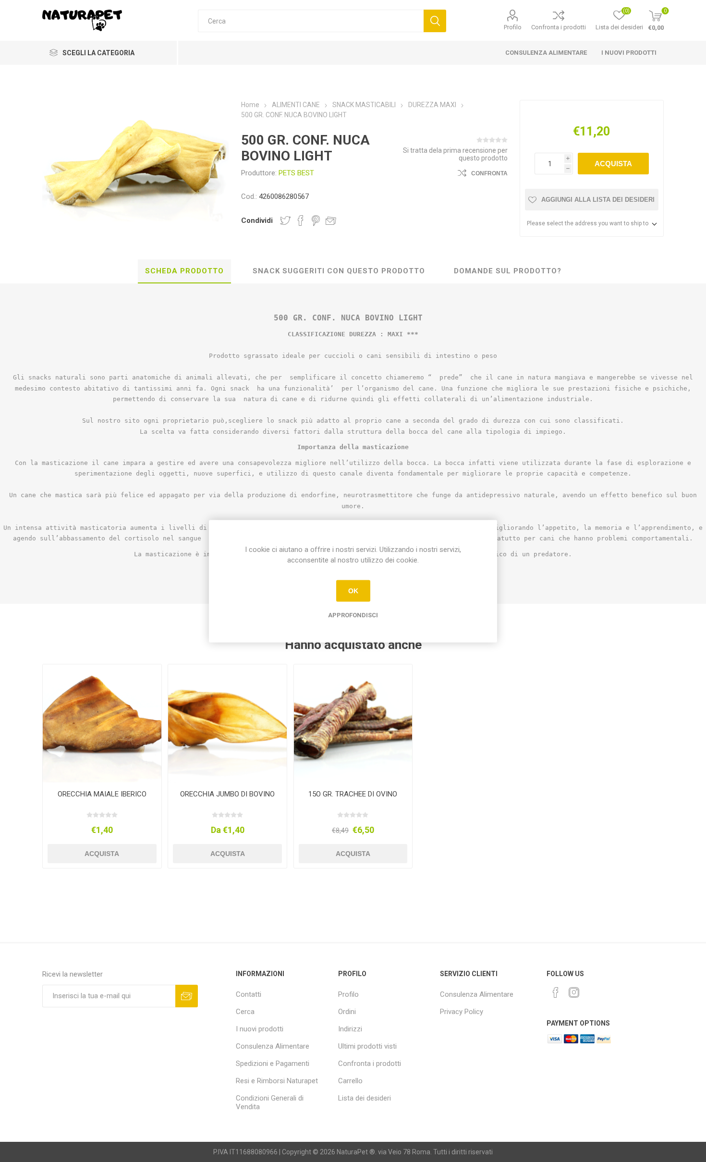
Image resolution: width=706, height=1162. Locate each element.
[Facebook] (555, 992)
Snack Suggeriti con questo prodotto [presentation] (339, 271)
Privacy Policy (461, 1011)
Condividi (257, 220)
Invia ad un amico (331, 220)
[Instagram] (574, 992)
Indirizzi (350, 1029)
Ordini (347, 1011)
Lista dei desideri (364, 1098)
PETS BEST (296, 173)
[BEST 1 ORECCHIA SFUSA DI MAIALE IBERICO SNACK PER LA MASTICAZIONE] (102, 723)
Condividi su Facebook (300, 220)
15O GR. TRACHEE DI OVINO (352, 794)
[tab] (184, 271)
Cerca (435, 21)
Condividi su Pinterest (316, 220)
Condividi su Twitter (285, 220)
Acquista (613, 163)
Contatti (248, 994)
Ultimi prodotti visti (367, 1046)
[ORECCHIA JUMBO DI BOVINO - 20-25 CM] (227, 723)
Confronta (489, 173)
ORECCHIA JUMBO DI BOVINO (227, 794)
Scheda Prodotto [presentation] (184, 271)
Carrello (350, 1080)
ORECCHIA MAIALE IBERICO (102, 794)
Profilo (513, 27)
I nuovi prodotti (629, 52)
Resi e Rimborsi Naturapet (277, 1080)
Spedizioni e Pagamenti (272, 1063)
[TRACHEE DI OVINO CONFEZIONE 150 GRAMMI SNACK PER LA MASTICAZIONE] (353, 723)
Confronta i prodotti (558, 27)
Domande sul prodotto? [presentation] (507, 271)
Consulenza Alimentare (546, 52)
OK (353, 591)
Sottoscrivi (186, 996)
